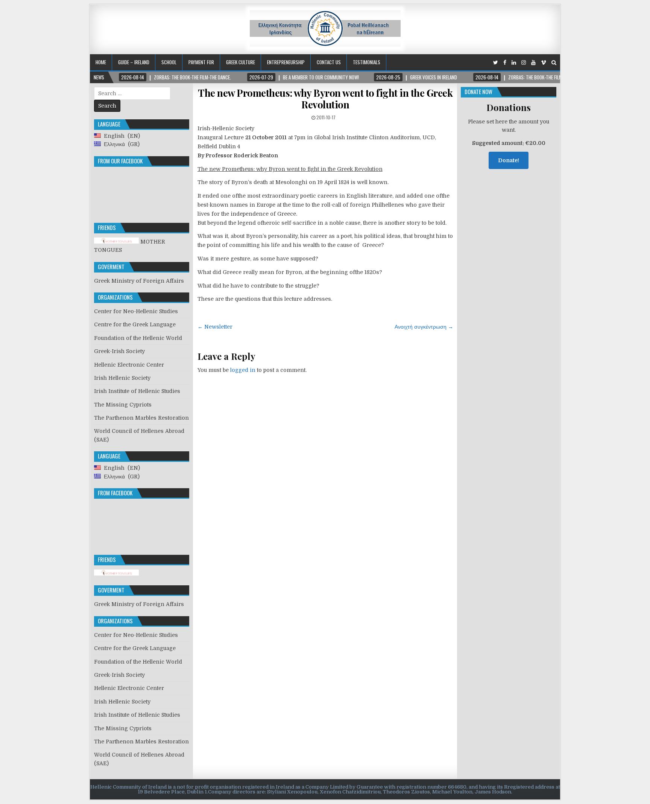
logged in (242, 370)
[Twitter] (495, 62)
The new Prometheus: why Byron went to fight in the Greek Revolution (325, 98)
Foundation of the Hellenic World (138, 338)
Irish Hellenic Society (122, 378)
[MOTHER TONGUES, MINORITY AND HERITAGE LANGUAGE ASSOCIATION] (116, 574)
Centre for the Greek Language (135, 324)
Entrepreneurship (286, 62)
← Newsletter (214, 327)
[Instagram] (523, 62)
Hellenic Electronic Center (129, 365)
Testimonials (366, 62)
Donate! (508, 160)
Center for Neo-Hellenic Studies (136, 311)
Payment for (201, 62)
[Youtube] (533, 62)
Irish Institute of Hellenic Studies (137, 391)
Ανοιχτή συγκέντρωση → (424, 327)
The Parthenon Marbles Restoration (141, 418)
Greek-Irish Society (119, 351)
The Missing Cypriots (123, 405)
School (168, 62)
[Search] (553, 62)
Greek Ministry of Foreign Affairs (139, 281)
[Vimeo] (543, 62)
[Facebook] (504, 62)
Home (101, 62)
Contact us (329, 62)
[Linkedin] (514, 62)
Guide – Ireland (133, 62)
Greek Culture (240, 62)
